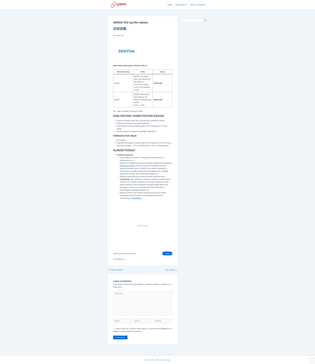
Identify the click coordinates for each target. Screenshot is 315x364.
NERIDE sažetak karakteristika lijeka (124, 253)
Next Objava (171, 270)
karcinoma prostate (127, 166)
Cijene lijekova (181, 5)
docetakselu (136, 198)
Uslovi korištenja (165, 360)
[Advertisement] (194, 49)
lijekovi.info (148, 360)
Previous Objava (115, 270)
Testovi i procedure (197, 5)
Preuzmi (167, 253)
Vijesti (169, 5)
